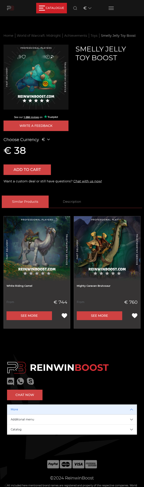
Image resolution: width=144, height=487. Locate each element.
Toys (94, 36)
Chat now (24, 395)
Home (8, 36)
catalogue (55, 8)
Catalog (16, 429)
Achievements (75, 36)
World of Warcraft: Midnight (39, 36)
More (14, 409)
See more (29, 316)
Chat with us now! (87, 181)
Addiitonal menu (22, 419)
